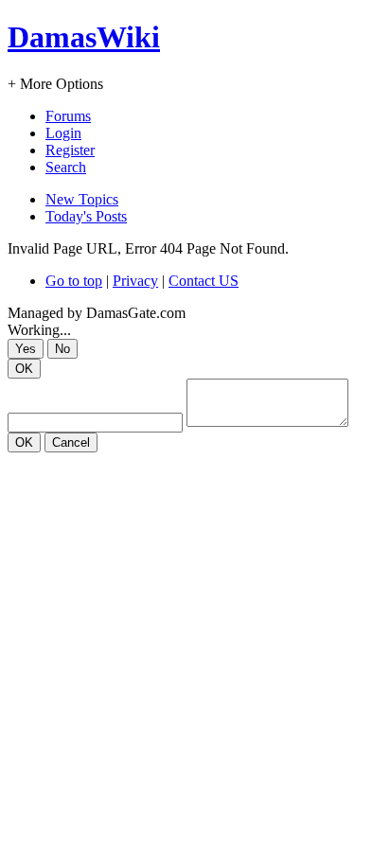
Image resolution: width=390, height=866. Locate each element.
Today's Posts (86, 216)
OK (24, 369)
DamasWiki (84, 37)
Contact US (203, 281)
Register (70, 150)
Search (65, 167)
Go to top (73, 281)
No (62, 349)
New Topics (81, 199)
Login (63, 133)
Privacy (135, 281)
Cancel (71, 442)
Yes (25, 349)
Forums (68, 116)
